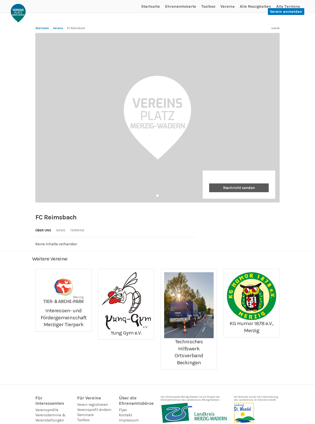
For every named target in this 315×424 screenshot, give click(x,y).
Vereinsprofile (46, 410)
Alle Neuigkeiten (255, 6)
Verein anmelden (286, 11)
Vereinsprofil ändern (94, 410)
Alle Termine (288, 6)
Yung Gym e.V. (126, 333)
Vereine (227, 6)
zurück (275, 28)
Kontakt (125, 415)
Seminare (85, 415)
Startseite (150, 6)
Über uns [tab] (43, 230)
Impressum (129, 420)
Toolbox (208, 6)
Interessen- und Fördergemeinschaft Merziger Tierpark (63, 317)
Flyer (123, 410)
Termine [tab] (77, 230)
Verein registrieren (92, 404)
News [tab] (60, 230)
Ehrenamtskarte (180, 6)
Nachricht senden (239, 188)
